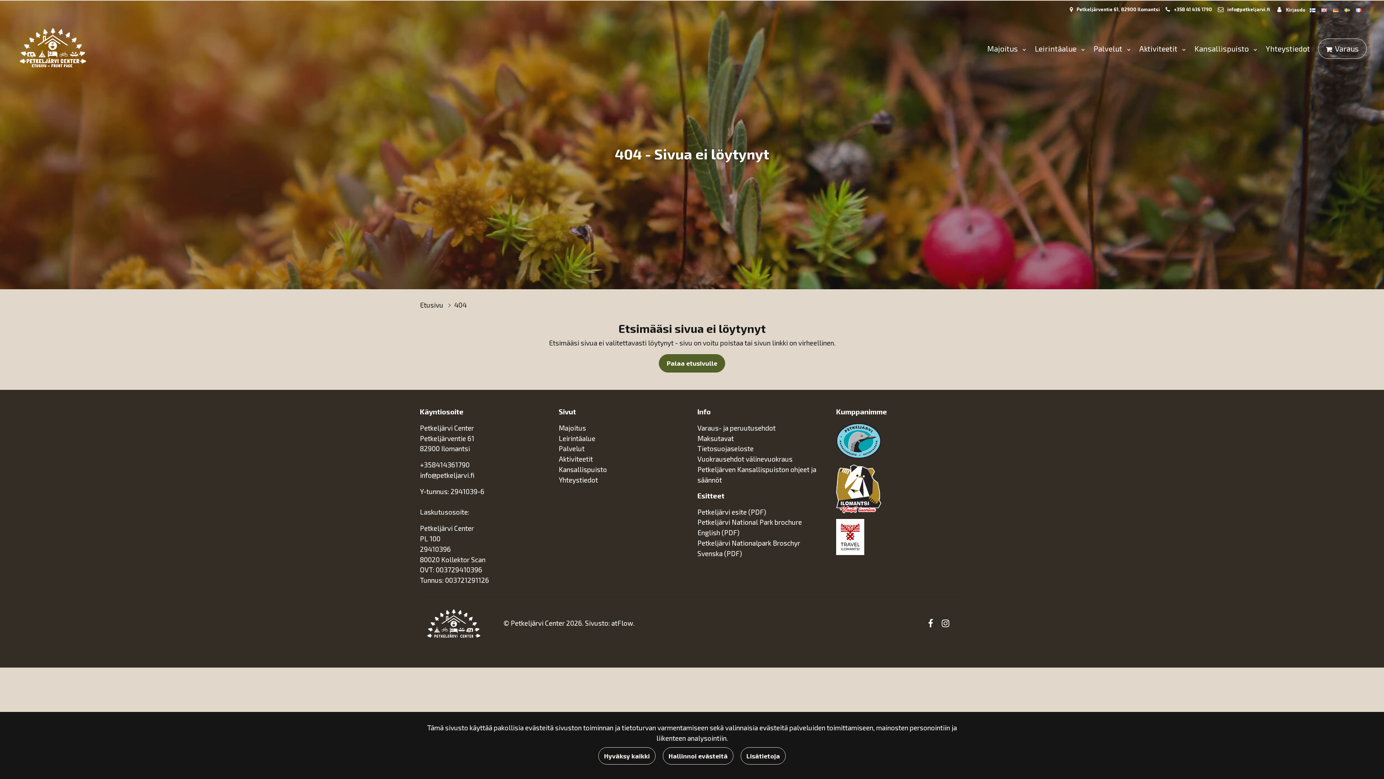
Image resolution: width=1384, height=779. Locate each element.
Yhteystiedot (1288, 48)
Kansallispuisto (1222, 48)
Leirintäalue (1056, 48)
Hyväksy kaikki (627, 756)
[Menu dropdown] (1023, 49)
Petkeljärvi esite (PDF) (731, 512)
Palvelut (1109, 48)
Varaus (1347, 48)
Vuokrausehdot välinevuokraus (745, 459)
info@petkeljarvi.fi (1248, 9)
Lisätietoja (763, 756)
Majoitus (1003, 48)
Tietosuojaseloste (725, 448)
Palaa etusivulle (692, 363)
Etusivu (432, 305)
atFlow (622, 623)
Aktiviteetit (1159, 48)
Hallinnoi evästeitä (698, 756)
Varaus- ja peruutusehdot (736, 428)
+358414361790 (445, 465)
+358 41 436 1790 (1193, 9)
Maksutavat (715, 438)
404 (460, 305)
